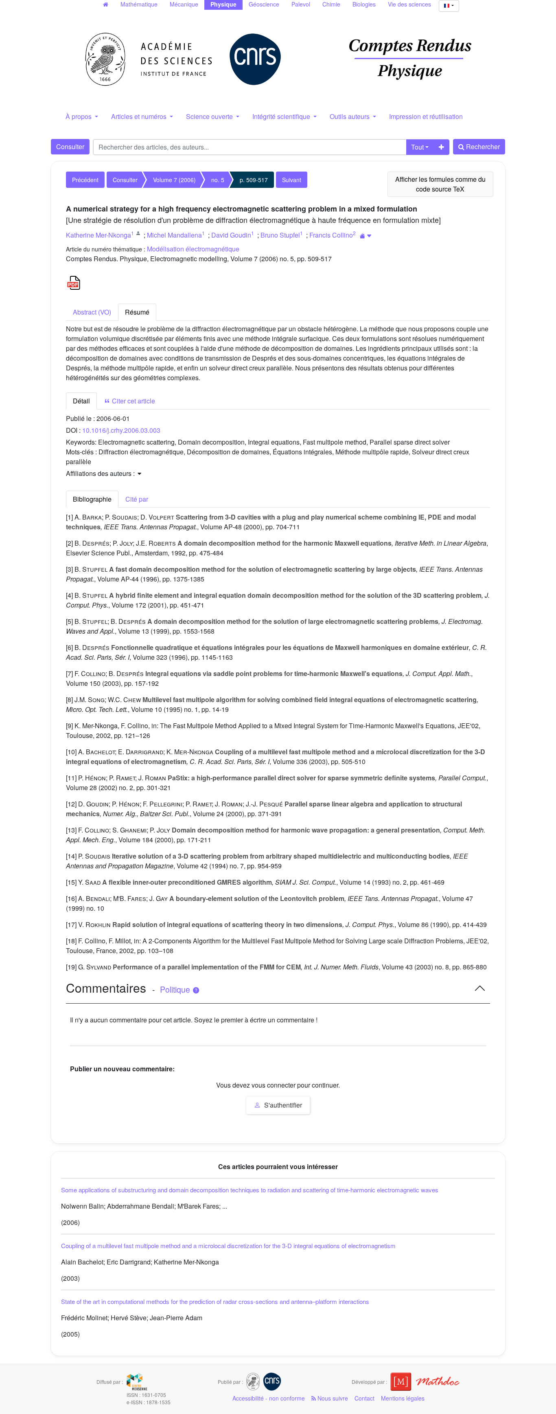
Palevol (300, 4)
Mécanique (184, 4)
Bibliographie (92, 499)
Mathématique (139, 4)
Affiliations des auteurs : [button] (101, 473)
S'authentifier (282, 1105)
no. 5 (217, 180)
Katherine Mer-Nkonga (98, 235)
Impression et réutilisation (426, 116)
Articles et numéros (139, 116)
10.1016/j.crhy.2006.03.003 (121, 430)
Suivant (291, 180)
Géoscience (264, 4)
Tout (417, 147)
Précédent (85, 180)
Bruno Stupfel (280, 235)
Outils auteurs (350, 116)
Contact (364, 1398)
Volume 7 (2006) (174, 180)
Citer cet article (132, 400)
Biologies (364, 4)
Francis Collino (331, 235)
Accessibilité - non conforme (268, 1398)
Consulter (70, 146)
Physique (223, 4)
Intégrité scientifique (282, 116)
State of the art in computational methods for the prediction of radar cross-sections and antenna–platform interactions (215, 1301)
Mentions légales (403, 1398)
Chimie (331, 4)
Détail (81, 400)
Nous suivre (332, 1398)
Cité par (136, 499)
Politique (176, 989)
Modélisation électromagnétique (193, 248)
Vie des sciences (409, 4)
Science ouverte (210, 116)
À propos (79, 116)
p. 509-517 (254, 180)
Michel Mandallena (174, 235)
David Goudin (231, 235)
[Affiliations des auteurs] (366, 235)
